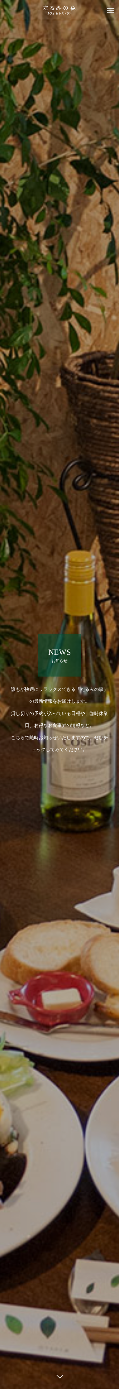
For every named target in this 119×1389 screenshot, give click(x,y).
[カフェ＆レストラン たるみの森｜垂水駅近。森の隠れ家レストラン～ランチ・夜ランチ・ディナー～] (59, 10)
